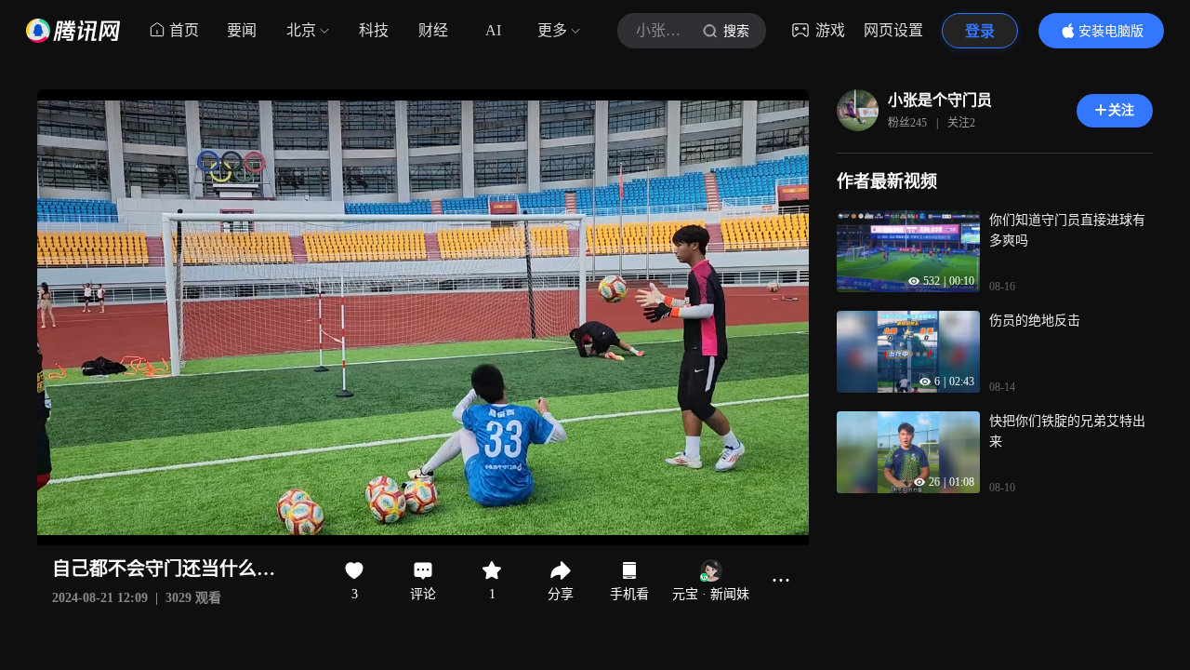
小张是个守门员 (940, 100)
